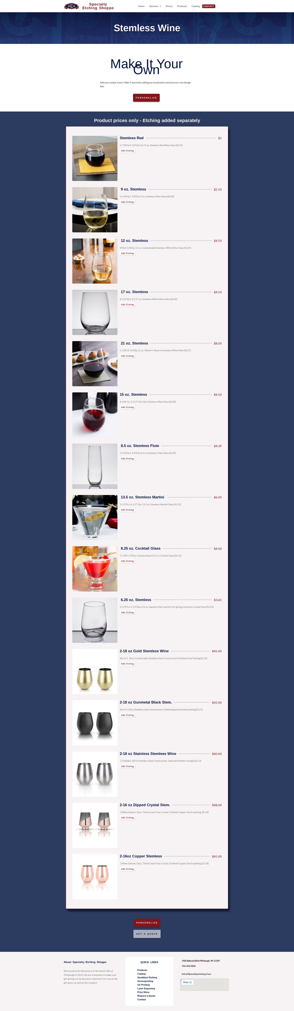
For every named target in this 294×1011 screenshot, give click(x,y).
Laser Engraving (146, 988)
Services (153, 6)
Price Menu (143, 992)
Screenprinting (145, 981)
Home (141, 6)
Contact (208, 6)
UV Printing (143, 985)
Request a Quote (146, 996)
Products (182, 6)
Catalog (196, 6)
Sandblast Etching (147, 977)
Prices (169, 6)
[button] (155, 6)
